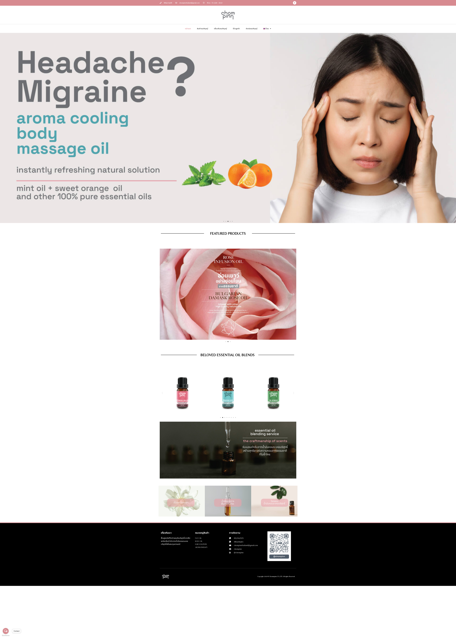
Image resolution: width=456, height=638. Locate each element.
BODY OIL (198, 541)
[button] (223, 221)
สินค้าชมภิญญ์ (202, 29)
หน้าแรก (188, 29)
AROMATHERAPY (201, 547)
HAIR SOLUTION (201, 544)
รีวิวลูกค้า (236, 29)
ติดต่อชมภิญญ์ (251, 29)
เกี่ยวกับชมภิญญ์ (220, 29)
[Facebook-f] (294, 3)
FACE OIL (198, 538)
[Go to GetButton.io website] (6, 635)
